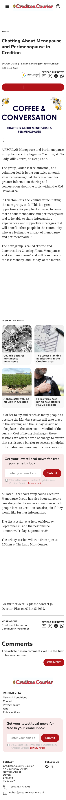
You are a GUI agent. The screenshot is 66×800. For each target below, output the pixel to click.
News (5, 31)
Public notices (11, 712)
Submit (52, 473)
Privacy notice (35, 483)
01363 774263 (21, 786)
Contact (7, 701)
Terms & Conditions (15, 697)
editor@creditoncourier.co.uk (26, 792)
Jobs (5, 708)
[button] (7, 6)
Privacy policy (11, 705)
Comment (54, 662)
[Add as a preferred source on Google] (31, 75)
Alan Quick (11, 63)
